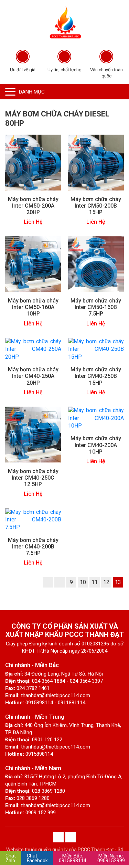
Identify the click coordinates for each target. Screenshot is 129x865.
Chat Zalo (11, 858)
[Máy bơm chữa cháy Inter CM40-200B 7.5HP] (33, 519)
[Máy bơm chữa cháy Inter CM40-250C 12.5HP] (33, 434)
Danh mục (32, 92)
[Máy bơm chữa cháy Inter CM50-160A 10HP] (33, 263)
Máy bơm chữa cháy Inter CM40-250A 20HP (33, 376)
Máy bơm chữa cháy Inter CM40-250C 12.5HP (33, 477)
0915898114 (72, 858)
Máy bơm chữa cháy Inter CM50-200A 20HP (33, 205)
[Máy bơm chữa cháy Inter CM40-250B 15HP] (96, 349)
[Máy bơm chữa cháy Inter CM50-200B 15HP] (96, 162)
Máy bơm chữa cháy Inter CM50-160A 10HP (33, 307)
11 (95, 582)
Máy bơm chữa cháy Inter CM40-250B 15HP (96, 376)
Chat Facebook (37, 858)
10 (83, 582)
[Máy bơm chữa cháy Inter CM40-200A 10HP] (96, 418)
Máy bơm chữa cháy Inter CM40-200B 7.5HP (33, 546)
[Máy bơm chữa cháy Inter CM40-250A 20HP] (33, 349)
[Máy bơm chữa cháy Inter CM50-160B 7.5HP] (96, 263)
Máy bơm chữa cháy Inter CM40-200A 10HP (96, 445)
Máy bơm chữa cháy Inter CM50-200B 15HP (96, 205)
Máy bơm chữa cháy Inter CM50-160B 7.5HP (96, 307)
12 (106, 582)
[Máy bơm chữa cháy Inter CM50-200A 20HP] (33, 162)
